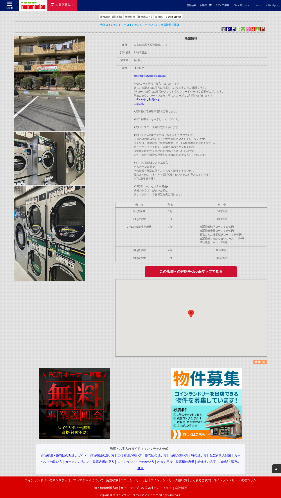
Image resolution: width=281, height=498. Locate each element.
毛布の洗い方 (179, 455)
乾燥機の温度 (206, 462)
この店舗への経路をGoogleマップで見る (191, 271)
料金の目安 (165, 462)
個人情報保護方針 (106, 488)
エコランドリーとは (134, 480)
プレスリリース (240, 5)
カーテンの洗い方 (77, 462)
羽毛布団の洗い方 (102, 455)
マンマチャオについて (88, 480)
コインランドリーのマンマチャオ (48, 480)
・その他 (139, 103)
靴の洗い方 (199, 455)
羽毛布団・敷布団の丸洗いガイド (64, 455)
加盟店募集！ (64, 5)
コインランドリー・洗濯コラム (234, 480)
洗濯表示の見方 (103, 462)
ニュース (257, 5)
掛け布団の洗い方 (129, 455)
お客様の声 (206, 5)
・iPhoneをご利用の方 (146, 99)
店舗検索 (191, 5)
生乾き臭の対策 (220, 455)
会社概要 (181, 488)
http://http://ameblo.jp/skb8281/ (150, 75)
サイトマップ (130, 488)
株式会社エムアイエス (156, 488)
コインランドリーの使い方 (135, 462)
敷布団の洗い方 (156, 455)
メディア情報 (222, 5)
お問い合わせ (272, 5)
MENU (9, 8)
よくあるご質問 (200, 480)
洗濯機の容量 (185, 462)
